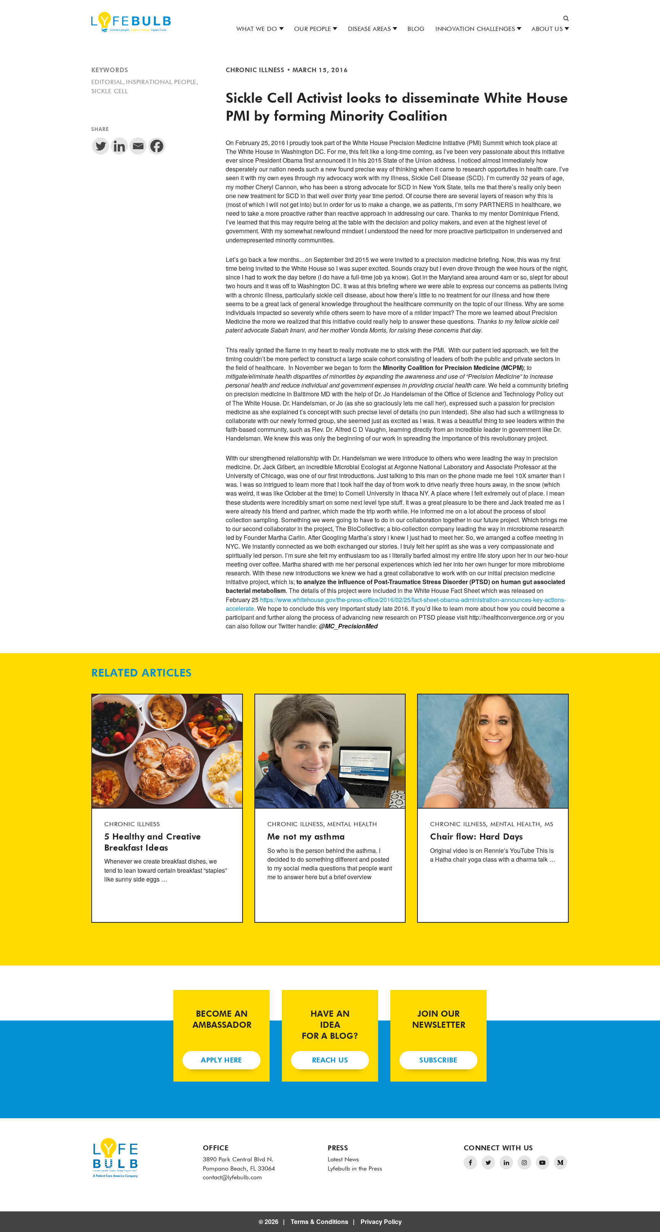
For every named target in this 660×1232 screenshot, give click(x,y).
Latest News (343, 1160)
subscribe (438, 1060)
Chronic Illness (255, 71)
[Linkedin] (119, 146)
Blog (416, 29)
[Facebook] (156, 146)
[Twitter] (100, 146)
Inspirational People (161, 82)
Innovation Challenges (475, 29)
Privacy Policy (381, 1221)
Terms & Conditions (319, 1221)
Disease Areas (369, 29)
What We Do (256, 29)
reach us (330, 1060)
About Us (547, 29)
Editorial (107, 82)
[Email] (138, 146)
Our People (312, 29)
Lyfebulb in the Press (355, 1169)
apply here (221, 1060)
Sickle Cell (109, 92)
